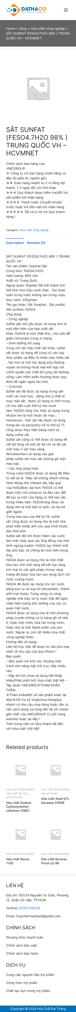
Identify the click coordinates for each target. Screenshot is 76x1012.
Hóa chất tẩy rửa (17, 793)
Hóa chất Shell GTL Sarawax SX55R (55, 801)
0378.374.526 (29, 908)
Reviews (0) (36, 243)
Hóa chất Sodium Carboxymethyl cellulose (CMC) (18, 806)
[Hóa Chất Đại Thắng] (26, 10)
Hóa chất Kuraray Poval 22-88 (54, 861)
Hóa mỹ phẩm (14, 797)
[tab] (16, 242)
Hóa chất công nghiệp (34, 230)
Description (15, 243)
